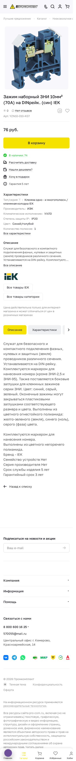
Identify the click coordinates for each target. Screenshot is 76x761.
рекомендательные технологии (24, 705)
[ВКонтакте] (5, 657)
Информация (13, 591)
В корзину (36, 143)
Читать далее (34, 747)
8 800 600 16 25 (15, 627)
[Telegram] (14, 657)
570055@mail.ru (14, 633)
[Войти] (60, 6)
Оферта (8, 690)
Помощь (9, 602)
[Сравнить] (60, 111)
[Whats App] (22, 657)
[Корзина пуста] (67, 6)
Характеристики (44, 330)
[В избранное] (67, 111)
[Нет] (36, 57)
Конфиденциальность (47, 684)
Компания (11, 580)
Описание (15, 330)
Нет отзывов (23, 110)
